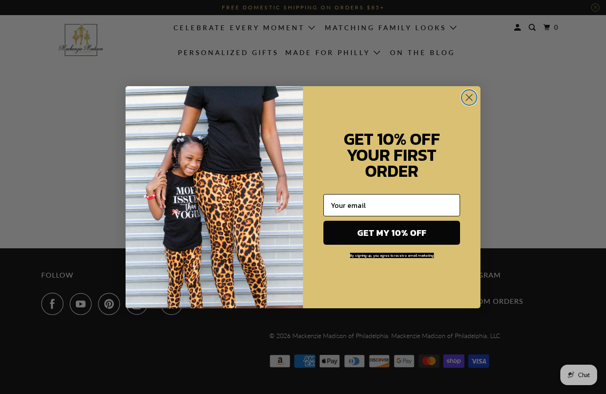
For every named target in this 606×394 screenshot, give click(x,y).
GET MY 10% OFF (391, 232)
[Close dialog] (469, 97)
